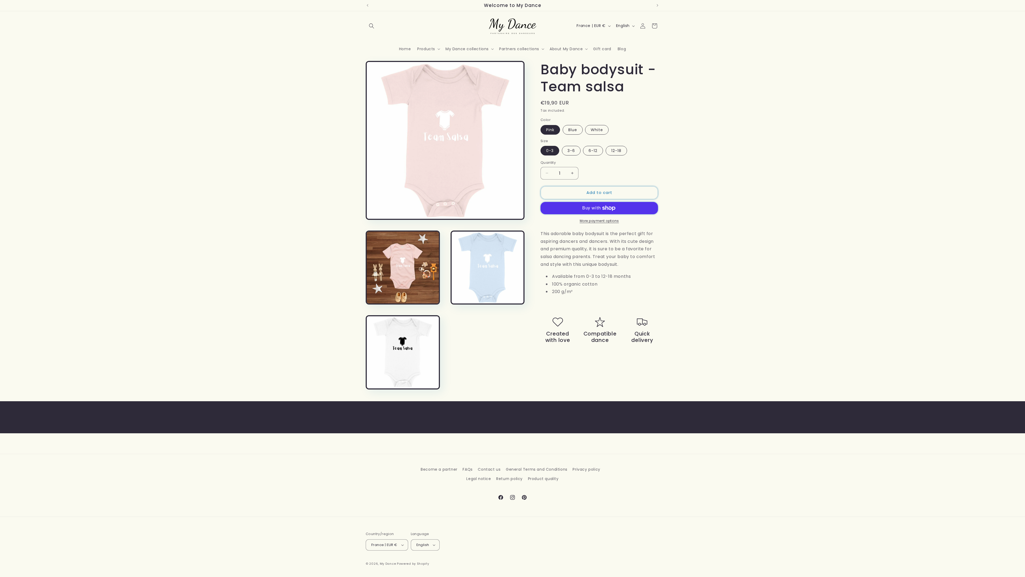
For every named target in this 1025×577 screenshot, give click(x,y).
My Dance (388, 564)
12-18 (616, 150)
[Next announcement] (657, 5)
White (597, 129)
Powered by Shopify (413, 564)
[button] (371, 26)
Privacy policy (586, 469)
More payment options (599, 221)
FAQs (467, 469)
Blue (572, 129)
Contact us (489, 469)
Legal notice (478, 478)
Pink (550, 129)
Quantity (548, 162)
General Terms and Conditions (536, 469)
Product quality (543, 478)
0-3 (550, 150)
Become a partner (439, 469)
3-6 (571, 150)
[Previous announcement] (367, 5)
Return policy (509, 478)
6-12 (593, 150)
